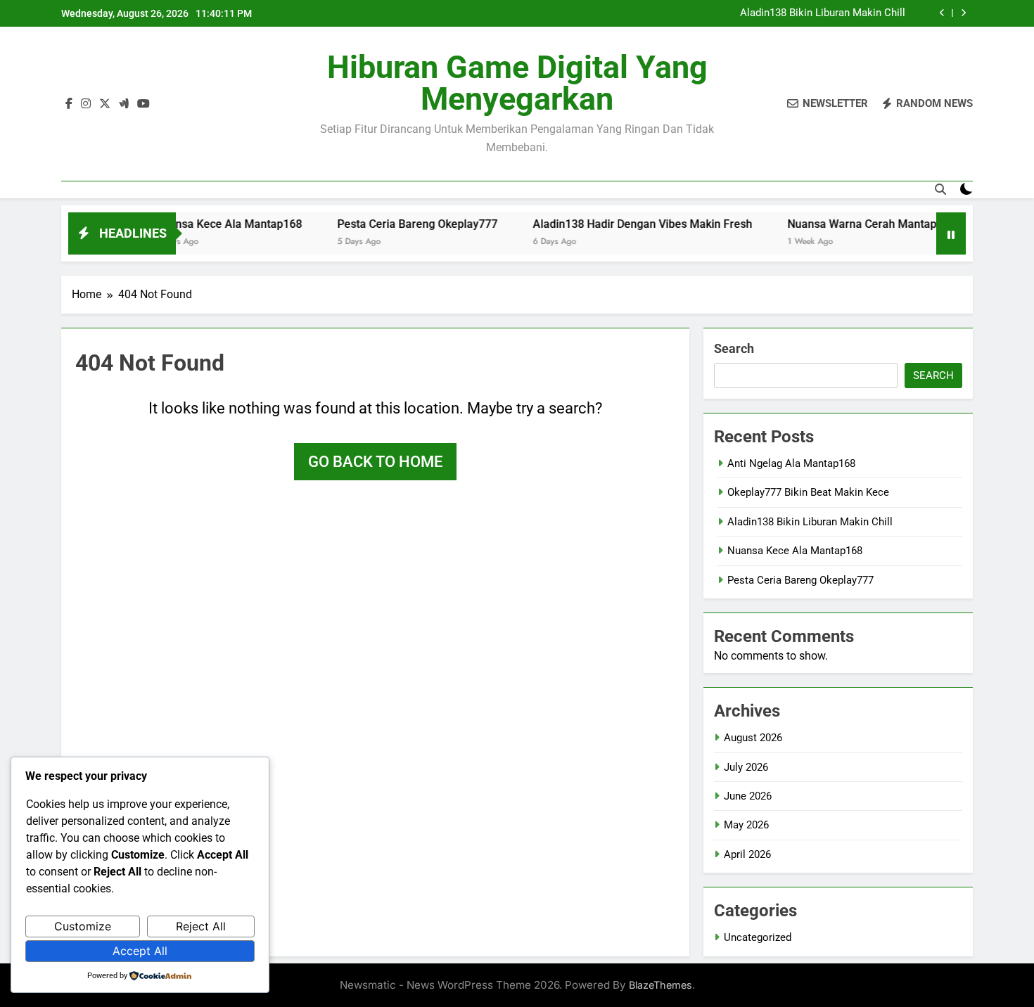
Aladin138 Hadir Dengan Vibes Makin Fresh (616, 224)
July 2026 (746, 767)
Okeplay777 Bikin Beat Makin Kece (808, 492)
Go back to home (375, 461)
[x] (105, 104)
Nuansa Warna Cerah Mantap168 (845, 224)
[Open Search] (940, 189)
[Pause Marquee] (951, 233)
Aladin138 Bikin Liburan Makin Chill (822, 13)
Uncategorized (757, 937)
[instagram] (86, 104)
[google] (124, 104)
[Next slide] (963, 13)
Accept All (140, 951)
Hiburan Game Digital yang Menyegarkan (517, 83)
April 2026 (747, 854)
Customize (82, 926)
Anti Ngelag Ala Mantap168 (791, 463)
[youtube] (143, 104)
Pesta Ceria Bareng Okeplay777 (391, 224)
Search (734, 348)
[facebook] (69, 104)
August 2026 (753, 737)
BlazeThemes (660, 985)
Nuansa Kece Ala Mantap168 (202, 224)
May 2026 (746, 825)
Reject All (201, 926)
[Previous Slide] (942, 13)
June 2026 (748, 796)
